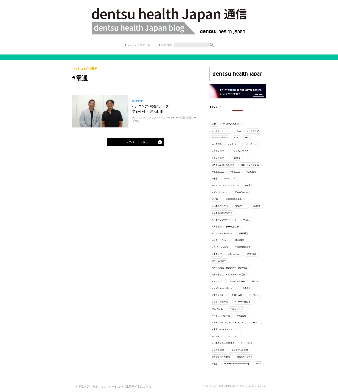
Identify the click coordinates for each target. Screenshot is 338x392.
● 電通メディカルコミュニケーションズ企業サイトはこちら (113, 386)
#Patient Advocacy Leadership (236, 363)
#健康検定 (243, 233)
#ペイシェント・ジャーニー (225, 185)
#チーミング (218, 281)
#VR (236, 137)
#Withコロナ (230, 178)
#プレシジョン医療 (239, 350)
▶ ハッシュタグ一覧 (138, 44)
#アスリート (240, 206)
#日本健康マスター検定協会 (225, 226)
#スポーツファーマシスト (224, 220)
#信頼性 (247, 288)
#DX (214, 124)
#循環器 (249, 185)
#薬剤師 (256, 206)
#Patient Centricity (220, 137)
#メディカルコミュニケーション (227, 322)
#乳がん (247, 220)
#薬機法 (236, 158)
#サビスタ (253, 295)
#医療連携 (251, 172)
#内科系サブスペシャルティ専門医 (228, 274)
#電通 (215, 363)
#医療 (215, 178)
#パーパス (254, 322)
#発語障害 (239, 240)
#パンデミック (236, 309)
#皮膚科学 (217, 254)
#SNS (258, 363)
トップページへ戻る (135, 142)
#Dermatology (234, 254)
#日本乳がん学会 (220, 206)
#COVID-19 (217, 309)
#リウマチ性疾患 (243, 302)
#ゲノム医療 (247, 343)
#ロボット (251, 144)
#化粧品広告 (218, 172)
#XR (247, 137)
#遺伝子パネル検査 (221, 357)
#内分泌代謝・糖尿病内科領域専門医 (229, 267)
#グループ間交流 (220, 302)
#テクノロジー (219, 151)
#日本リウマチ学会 (221, 315)
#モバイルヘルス (220, 247)
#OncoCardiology (242, 192)
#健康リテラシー (220, 240)
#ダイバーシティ (220, 192)
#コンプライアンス (250, 165)
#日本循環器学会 (234, 199)
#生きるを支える (240, 151)
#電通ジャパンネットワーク (225, 329)
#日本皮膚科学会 (243, 247)
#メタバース (234, 144)
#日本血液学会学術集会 (223, 343)
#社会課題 (217, 144)
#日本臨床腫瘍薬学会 (222, 213)
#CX (239, 131)
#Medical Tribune (237, 281)
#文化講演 (251, 254)
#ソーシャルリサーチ (222, 233)
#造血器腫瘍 (218, 350)
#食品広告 (235, 172)
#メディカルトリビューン (224, 288)
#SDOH (215, 199)
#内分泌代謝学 (219, 261)
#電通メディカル (245, 357)
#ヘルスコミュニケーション (225, 336)
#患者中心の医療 (231, 124)
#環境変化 (241, 315)
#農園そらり (236, 295)
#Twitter (255, 281)
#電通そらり (218, 295)
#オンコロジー (219, 158)
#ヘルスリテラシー (221, 131)
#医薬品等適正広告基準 (223, 165)
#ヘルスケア (253, 131)
